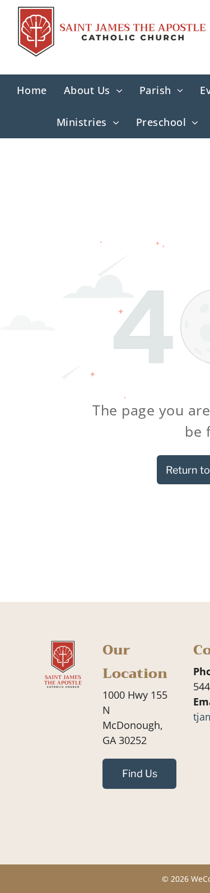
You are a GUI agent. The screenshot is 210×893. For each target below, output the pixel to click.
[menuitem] (31, 90)
